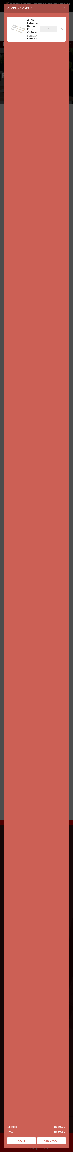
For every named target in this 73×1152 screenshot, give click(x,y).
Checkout (51, 1140)
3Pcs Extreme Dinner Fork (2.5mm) (32, 26)
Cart (21, 1140)
